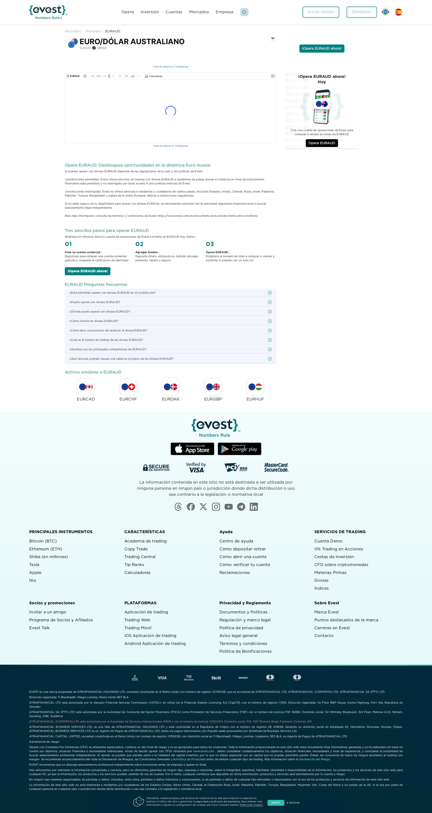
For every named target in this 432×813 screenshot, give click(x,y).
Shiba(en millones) (48, 557)
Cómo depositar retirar (242, 549)
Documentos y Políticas (243, 612)
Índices (321, 588)
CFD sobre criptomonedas (341, 565)
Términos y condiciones (243, 644)
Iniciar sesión (321, 12)
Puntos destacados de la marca (346, 620)
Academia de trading (145, 541)
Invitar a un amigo (47, 612)
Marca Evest (326, 612)
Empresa (224, 12)
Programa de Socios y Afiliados (61, 620)
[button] (244, 12)
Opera (127, 12)
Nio (32, 581)
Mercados (199, 12)
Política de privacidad (241, 628)
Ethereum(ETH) (45, 549)
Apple (35, 573)
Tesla (34, 565)
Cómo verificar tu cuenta (244, 565)
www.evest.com (203, 751)
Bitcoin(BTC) (43, 541)
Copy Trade (136, 549)
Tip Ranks (134, 565)
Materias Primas (330, 573)
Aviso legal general (238, 636)
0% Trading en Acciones (338, 549)
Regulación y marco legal (245, 620)
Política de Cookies (251, 805)
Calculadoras (137, 573)
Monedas (93, 31)
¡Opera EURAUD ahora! (87, 271)
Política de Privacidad (191, 759)
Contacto (324, 636)
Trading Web (137, 620)
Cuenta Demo (328, 541)
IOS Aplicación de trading (150, 636)
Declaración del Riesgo (314, 759)
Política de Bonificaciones (245, 651)
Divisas (321, 581)
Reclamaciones (234, 573)
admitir (276, 803)
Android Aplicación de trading (155, 644)
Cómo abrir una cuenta (242, 557)
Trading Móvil (138, 628)
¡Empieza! (362, 12)
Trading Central (140, 557)
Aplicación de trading (146, 612)
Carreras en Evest (332, 628)
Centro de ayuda (236, 541)
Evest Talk (39, 628)
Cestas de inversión (334, 557)
